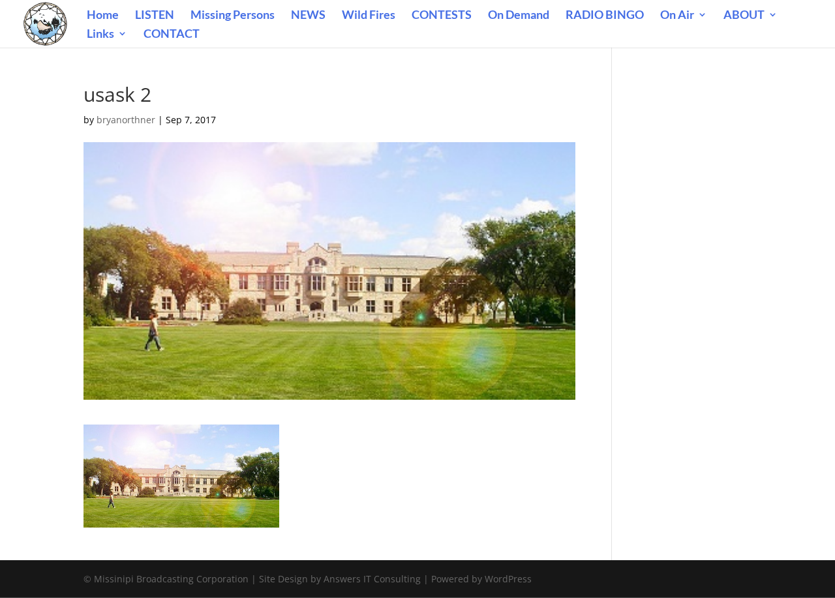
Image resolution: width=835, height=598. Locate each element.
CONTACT (172, 34)
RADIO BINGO (605, 16)
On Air (677, 16)
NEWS (308, 16)
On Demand (518, 16)
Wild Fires (368, 16)
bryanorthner (126, 119)
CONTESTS (442, 16)
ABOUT (744, 16)
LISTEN (154, 16)
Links (100, 34)
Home (103, 16)
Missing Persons (232, 16)
